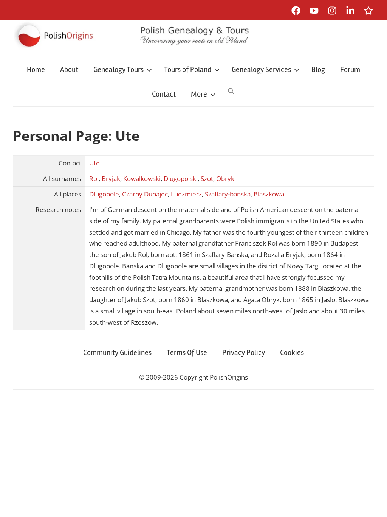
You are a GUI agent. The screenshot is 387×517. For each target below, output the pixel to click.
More (199, 94)
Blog (318, 69)
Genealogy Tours (118, 69)
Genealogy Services (261, 69)
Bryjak (111, 178)
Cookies (292, 352)
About (69, 69)
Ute (94, 163)
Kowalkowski (142, 178)
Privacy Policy (243, 352)
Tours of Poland (187, 69)
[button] (231, 92)
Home (36, 69)
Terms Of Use (187, 352)
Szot (207, 178)
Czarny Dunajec (145, 194)
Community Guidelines (117, 352)
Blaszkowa (269, 194)
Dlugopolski (181, 178)
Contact (164, 94)
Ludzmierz (186, 194)
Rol (94, 178)
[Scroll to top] (373, 503)
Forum (350, 69)
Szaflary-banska (228, 194)
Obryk (225, 178)
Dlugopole (104, 194)
